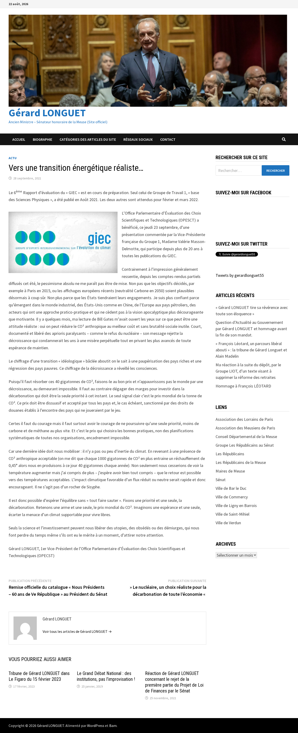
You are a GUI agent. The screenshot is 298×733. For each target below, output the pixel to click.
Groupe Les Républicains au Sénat (245, 445)
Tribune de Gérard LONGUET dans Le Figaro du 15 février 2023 (39, 676)
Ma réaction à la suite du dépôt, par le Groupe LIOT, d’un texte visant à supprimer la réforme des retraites (248, 371)
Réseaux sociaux (138, 139)
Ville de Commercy (232, 497)
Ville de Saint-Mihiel (232, 514)
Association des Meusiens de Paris (245, 428)
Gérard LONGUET (47, 112)
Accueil (18, 139)
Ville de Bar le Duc (231, 488)
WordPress (95, 725)
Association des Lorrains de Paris (244, 419)
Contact (168, 139)
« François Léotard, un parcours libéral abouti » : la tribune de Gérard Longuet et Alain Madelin (251, 350)
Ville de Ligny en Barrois (236, 505)
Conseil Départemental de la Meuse (246, 436)
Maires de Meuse (230, 471)
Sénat (221, 479)
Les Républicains (230, 453)
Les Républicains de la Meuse (241, 462)
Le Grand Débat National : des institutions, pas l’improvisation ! (106, 676)
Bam (113, 725)
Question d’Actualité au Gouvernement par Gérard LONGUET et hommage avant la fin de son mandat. (251, 329)
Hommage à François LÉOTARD (243, 386)
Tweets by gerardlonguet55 (240, 275)
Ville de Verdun (228, 522)
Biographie (42, 139)
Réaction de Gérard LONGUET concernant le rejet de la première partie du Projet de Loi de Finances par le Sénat (174, 682)
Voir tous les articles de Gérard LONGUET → (77, 631)
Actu (13, 158)
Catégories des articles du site (88, 139)
